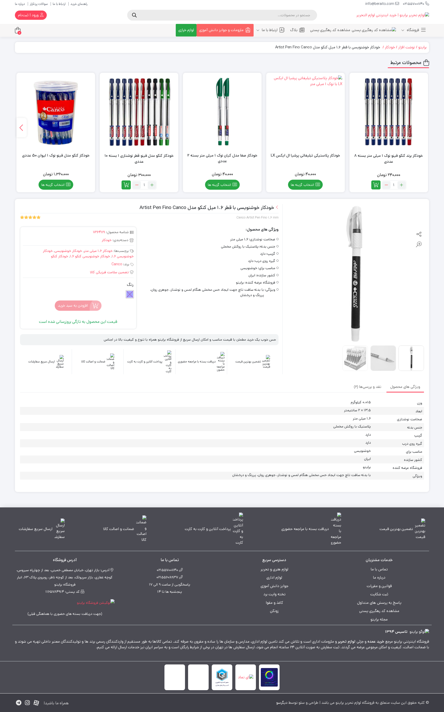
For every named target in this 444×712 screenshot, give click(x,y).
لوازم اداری (274, 577)
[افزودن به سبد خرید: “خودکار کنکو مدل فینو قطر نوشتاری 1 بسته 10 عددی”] (126, 184)
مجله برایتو (379, 619)
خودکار (390, 47)
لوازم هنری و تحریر (274, 569)
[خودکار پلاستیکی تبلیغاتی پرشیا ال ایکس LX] (305, 112)
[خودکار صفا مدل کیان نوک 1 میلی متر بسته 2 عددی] (222, 112)
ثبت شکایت (379, 594)
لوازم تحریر (346, 641)
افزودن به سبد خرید (73, 305)
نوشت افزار (406, 47)
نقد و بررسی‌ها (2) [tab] (367, 386)
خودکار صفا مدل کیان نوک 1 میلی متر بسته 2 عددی (222, 158)
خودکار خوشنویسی (68, 250)
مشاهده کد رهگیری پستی (330, 30)
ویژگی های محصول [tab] (405, 386)
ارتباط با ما (59, 4)
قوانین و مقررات (379, 586)
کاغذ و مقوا (274, 602)
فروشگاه (412, 30)
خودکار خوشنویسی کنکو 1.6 (90, 256)
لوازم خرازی (186, 30)
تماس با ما (379, 569)
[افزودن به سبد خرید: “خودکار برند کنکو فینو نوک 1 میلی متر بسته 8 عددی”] (376, 184)
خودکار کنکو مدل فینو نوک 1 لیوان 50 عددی (56, 155)
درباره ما (20, 4)
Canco (117, 264)
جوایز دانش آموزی (274, 586)
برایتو (422, 47)
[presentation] (21, 127)
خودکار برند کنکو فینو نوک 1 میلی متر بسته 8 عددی (388, 158)
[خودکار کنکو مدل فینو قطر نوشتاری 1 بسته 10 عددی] (139, 112)
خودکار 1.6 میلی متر (98, 250)
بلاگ (294, 30)
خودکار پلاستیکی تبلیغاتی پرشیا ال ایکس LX (305, 155)
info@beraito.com (380, 3)
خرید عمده (375, 641)
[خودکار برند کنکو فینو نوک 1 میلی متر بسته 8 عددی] (388, 112)
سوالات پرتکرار (39, 4)
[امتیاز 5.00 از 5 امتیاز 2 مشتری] (30, 217)
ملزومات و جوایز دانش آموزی (221, 30)
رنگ (130, 285)
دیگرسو (282, 702)
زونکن (274, 611)
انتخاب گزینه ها (302, 184)
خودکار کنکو (59, 256)
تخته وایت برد (274, 594)
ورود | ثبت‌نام (29, 15)
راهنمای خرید (78, 4)
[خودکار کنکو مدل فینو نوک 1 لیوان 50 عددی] (55, 112)
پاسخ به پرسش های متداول (379, 602)
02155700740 (414, 3)
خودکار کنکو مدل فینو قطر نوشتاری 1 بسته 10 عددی (139, 158)
